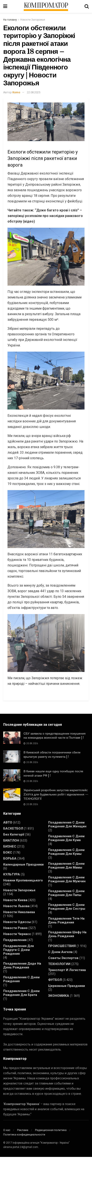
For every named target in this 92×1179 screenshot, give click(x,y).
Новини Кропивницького (23, 880)
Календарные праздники (23, 864)
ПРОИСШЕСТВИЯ (62, 946)
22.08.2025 (33, 92)
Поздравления (15, 940)
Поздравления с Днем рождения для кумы (66, 852)
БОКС (7, 852)
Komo (16, 92)
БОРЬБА (9, 858)
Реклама (22, 1130)
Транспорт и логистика (67, 970)
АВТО (7, 822)
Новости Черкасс (17, 934)
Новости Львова (16, 906)
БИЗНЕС (9, 846)
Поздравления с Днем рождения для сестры (66, 907)
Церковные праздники (66, 986)
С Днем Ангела (60, 952)
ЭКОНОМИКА (58, 996)
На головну (10, 19)
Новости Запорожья (32, 19)
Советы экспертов (63, 958)
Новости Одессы (17, 922)
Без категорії (13, 834)
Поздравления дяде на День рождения (22, 965)
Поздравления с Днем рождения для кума (66, 838)
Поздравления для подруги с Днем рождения (18, 950)
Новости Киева (15, 900)
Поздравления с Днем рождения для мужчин (67, 879)
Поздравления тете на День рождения (66, 920)
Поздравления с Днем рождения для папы (66, 893)
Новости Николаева (19, 912)
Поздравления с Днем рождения (21, 979)
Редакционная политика (51, 1130)
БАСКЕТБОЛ (13, 828)
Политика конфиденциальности (24, 1134)
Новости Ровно (15, 928)
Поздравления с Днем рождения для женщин (67, 824)
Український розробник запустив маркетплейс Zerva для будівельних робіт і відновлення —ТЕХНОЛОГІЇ (56, 794)
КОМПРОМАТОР (46, 5)
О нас (6, 1130)
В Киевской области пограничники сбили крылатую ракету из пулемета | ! (52, 754)
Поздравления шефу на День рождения (67, 934)
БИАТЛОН (11, 840)
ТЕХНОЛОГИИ (59, 964)
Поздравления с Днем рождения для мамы (66, 865)
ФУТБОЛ (55, 980)
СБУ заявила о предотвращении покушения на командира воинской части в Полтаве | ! (55, 736)
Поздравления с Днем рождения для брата (21, 993)
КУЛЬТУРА (11, 874)
